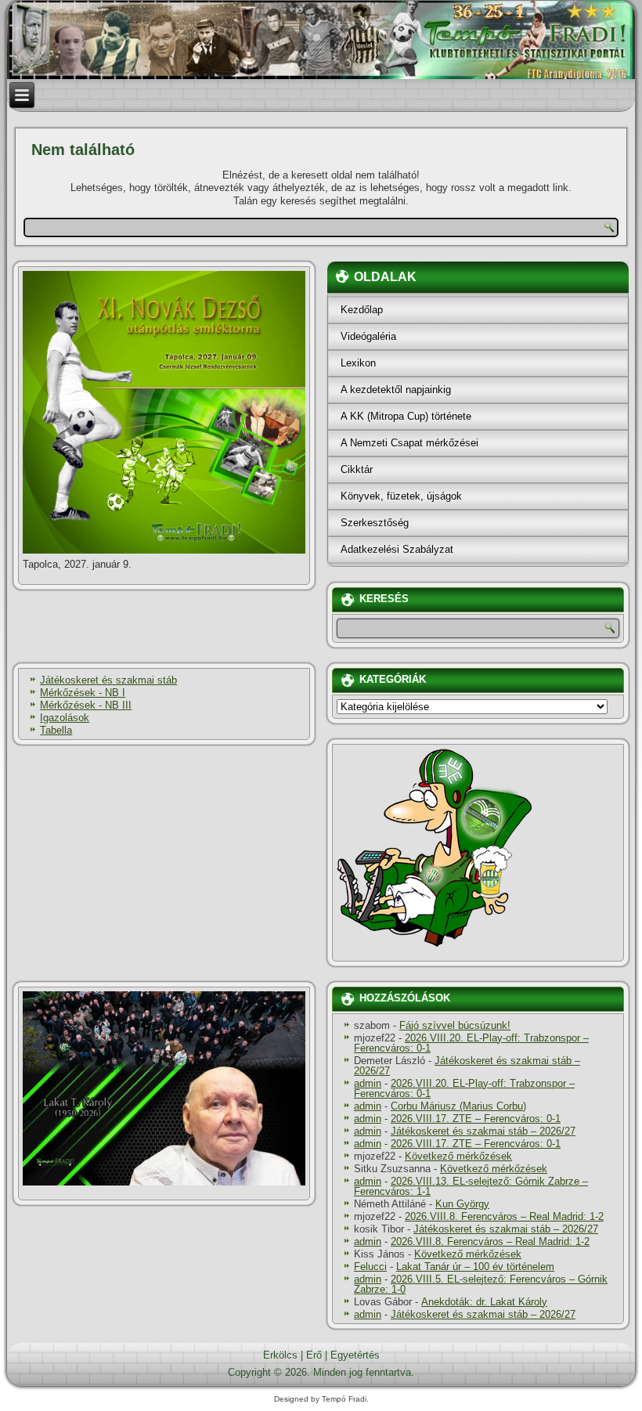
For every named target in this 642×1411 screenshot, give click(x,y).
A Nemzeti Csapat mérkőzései (409, 443)
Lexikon (358, 363)
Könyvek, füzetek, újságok (401, 496)
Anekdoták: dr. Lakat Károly (484, 1302)
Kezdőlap (362, 310)
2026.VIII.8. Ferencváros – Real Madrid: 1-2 (504, 1216)
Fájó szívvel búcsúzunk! (454, 1025)
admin (367, 1083)
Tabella (56, 730)
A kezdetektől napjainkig (396, 389)
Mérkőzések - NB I (82, 692)
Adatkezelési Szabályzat (397, 549)
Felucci (370, 1266)
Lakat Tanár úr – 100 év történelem (475, 1266)
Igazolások (64, 718)
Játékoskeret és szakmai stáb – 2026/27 (467, 1066)
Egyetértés (355, 1355)
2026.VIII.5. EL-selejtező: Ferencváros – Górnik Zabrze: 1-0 (481, 1284)
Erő (314, 1355)
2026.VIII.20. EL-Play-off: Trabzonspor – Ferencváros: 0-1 (471, 1043)
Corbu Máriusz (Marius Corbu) (458, 1106)
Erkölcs (280, 1355)
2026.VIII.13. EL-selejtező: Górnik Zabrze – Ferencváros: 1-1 (471, 1186)
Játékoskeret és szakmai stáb (108, 680)
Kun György (462, 1204)
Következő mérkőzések (458, 1156)
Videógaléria (368, 336)
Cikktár (357, 469)
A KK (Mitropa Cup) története (406, 416)
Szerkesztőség (375, 523)
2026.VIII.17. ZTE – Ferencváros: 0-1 (476, 1118)
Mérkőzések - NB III (86, 705)
